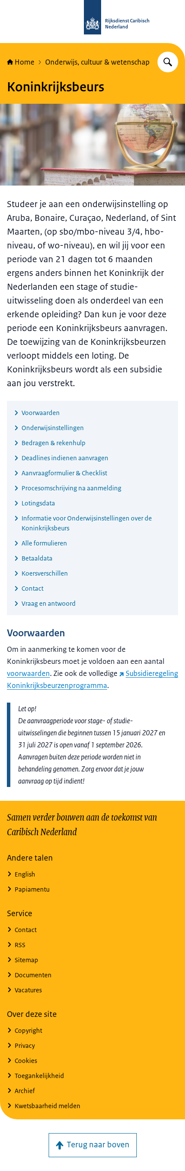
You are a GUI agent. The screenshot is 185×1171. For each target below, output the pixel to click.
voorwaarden (28, 673)
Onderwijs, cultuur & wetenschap (97, 62)
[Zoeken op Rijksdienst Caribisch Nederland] (167, 62)
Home (24, 62)
